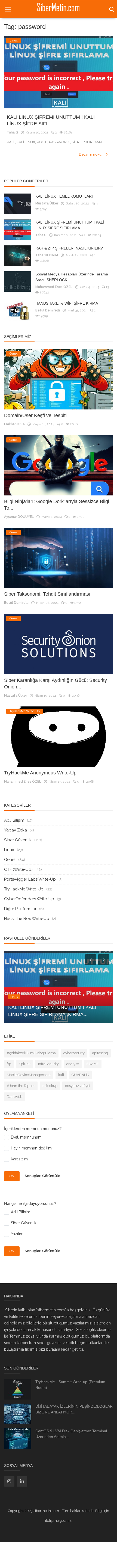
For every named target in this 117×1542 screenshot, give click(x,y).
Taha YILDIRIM (46, 255)
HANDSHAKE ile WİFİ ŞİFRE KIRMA (66, 303)
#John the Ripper (21, 1086)
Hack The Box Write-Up (26, 918)
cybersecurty (74, 1053)
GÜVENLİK (80, 1075)
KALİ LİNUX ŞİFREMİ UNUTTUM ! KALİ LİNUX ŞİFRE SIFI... (51, 120)
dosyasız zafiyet (77, 1086)
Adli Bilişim (14, 820)
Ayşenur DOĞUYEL (19, 517)
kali (61, 1075)
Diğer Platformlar (20, 908)
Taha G (12, 132)
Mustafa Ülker (46, 203)
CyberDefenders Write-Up (29, 898)
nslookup (49, 1086)
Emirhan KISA (14, 424)
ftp (9, 1064)
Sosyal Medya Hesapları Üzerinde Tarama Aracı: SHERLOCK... (71, 277)
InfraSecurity (48, 1064)
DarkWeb (14, 1097)
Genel (10, 859)
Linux (9, 849)
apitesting (100, 1053)
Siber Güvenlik (18, 839)
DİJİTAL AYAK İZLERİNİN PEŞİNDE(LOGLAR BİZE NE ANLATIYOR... (74, 1409)
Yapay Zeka (15, 830)
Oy (12, 1176)
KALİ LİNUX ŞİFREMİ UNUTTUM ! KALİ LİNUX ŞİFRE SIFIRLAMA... (69, 225)
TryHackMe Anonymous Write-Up (40, 773)
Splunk (24, 1064)
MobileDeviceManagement (29, 1075)
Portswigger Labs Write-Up (30, 879)
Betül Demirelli (47, 310)
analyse (72, 1064)
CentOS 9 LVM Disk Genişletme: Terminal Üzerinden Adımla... (71, 1434)
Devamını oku (90, 154)
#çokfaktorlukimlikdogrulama (31, 1053)
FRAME (93, 1064)
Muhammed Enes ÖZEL (53, 287)
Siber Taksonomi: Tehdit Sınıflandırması (47, 594)
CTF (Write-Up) (18, 869)
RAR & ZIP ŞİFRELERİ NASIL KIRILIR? (69, 248)
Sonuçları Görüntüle (42, 1176)
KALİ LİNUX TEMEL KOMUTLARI (64, 196)
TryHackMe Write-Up (24, 889)
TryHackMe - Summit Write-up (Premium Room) (70, 1385)
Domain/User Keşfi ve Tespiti (35, 415)
